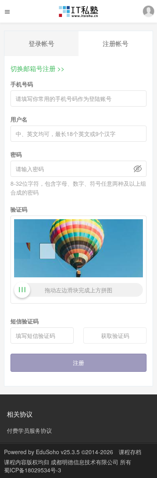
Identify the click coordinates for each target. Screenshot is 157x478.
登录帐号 (41, 43)
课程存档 (130, 452)
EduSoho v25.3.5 (58, 452)
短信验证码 (24, 321)
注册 (78, 362)
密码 (16, 154)
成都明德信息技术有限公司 (85, 462)
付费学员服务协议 (29, 430)
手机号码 (21, 84)
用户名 (18, 119)
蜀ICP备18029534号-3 (32, 470)
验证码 (18, 209)
